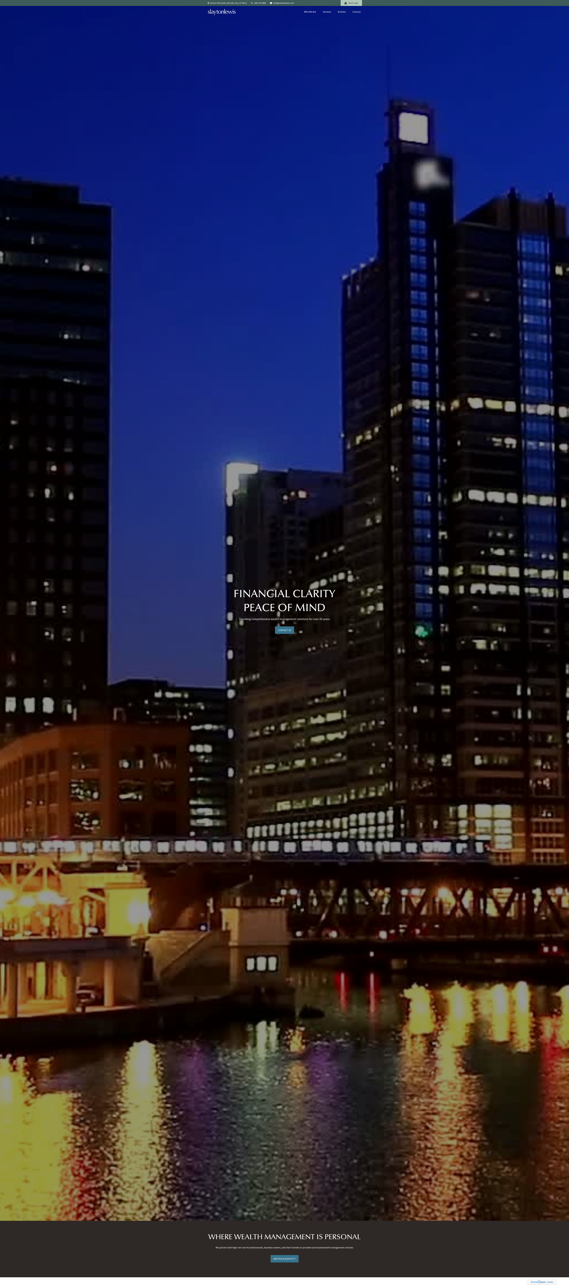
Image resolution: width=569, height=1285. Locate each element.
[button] (310, 11)
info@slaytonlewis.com (283, 3)
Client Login (353, 3)
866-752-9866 (260, 3)
